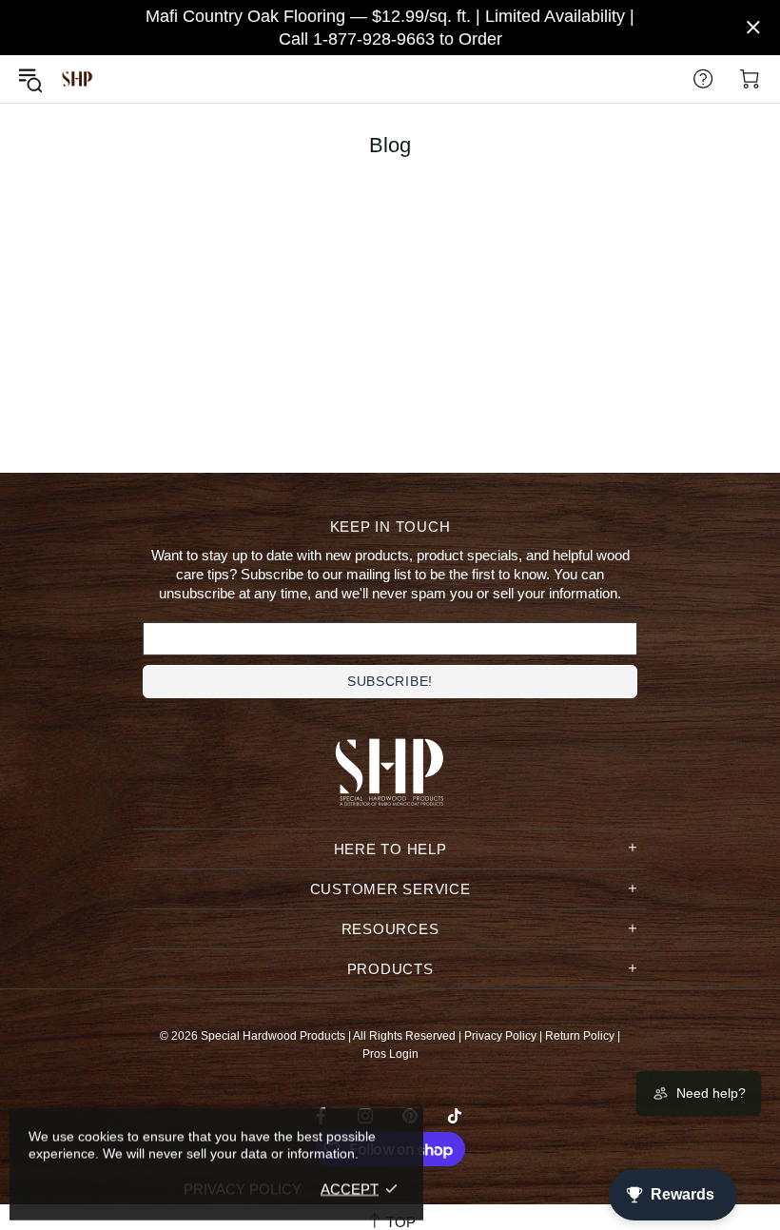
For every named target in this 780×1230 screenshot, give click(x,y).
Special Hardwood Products (77, 79)
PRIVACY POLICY (243, 1189)
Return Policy (579, 1036)
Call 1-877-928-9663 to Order (390, 39)
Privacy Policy (500, 1036)
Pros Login (390, 1054)
